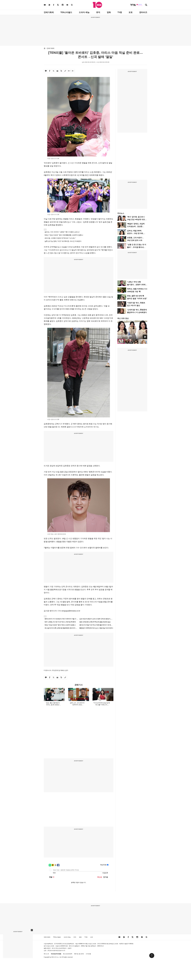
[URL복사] (65, 71)
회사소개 (46, 954)
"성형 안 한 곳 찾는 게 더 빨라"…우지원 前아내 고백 (136, 247)
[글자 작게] (73, 71)
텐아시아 (54, 957)
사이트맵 (88, 954)
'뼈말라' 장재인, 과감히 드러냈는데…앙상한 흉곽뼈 (136, 226)
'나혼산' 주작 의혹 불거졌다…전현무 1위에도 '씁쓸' (137, 284)
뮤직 (98, 12)
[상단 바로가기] (151, 955)
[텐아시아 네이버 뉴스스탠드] (67, 5)
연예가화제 (49, 12)
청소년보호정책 (67, 954)
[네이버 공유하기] (57, 71)
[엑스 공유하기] (54, 71)
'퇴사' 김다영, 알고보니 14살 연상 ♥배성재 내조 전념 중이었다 (136, 219)
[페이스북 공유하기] (50, 71)
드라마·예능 (84, 12)
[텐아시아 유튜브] (45, 5)
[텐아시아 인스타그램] (63, 5)
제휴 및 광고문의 (79, 954)
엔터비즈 (143, 12)
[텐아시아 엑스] (58, 5)
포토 (131, 12)
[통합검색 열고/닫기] (146, 5)
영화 (109, 12)
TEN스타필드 (66, 12)
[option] (132, 329)
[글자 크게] (69, 71)
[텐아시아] (97, 5)
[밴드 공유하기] (61, 71)
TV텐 (119, 12)
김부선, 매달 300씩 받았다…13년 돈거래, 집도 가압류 (135, 233)
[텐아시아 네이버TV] (49, 5)
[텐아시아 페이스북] (53, 5)
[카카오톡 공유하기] (46, 71)
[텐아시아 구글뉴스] (72, 5)
